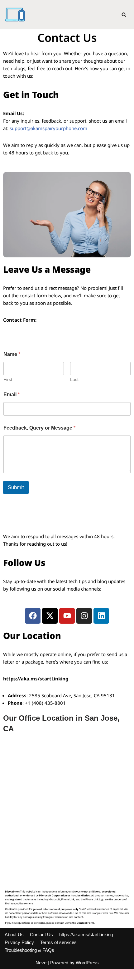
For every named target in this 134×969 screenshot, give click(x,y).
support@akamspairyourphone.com (48, 128)
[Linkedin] (101, 616)
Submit (16, 487)
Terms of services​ (58, 942)
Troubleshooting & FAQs (29, 950)
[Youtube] (67, 616)
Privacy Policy (19, 942)
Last (74, 379)
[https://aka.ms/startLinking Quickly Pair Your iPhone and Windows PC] (15, 14)
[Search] (124, 14)
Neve (41, 962)
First (7, 379)
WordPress (87, 962)
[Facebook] (33, 616)
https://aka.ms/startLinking (86, 934)
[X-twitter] (50, 616)
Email (11, 394)
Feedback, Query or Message (39, 428)
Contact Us (41, 934)
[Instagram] (84, 616)
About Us (14, 934)
